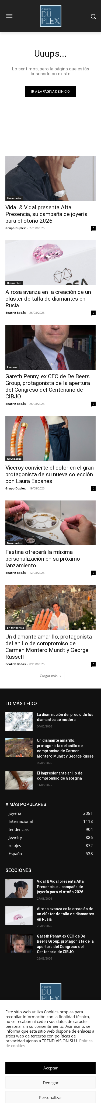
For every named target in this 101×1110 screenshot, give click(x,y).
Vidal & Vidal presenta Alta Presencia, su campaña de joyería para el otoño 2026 (46, 214)
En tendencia (15, 627)
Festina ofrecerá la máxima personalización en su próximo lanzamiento (42, 559)
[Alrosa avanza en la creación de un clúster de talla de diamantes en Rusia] (50, 262)
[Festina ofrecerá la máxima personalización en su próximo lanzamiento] (50, 523)
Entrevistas (68, 872)
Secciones (87, 888)
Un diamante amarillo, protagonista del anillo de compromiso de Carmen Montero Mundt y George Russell (48, 646)
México (34, 884)
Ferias (67, 876)
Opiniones (21, 888)
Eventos (12, 367)
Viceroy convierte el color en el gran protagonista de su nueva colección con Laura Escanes (49, 474)
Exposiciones (46, 876)
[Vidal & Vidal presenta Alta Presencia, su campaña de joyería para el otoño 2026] (50, 178)
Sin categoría (64, 893)
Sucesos (89, 893)
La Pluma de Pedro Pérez (58, 880)
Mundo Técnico (59, 884)
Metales (89, 880)
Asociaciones (41, 868)
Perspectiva (44, 888)
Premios (66, 888)
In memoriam (22, 880)
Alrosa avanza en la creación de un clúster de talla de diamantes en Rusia (48, 299)
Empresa (89, 868)
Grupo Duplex (15, 228)
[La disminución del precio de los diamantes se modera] (19, 721)
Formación (87, 876)
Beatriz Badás (15, 313)
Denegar (50, 1082)
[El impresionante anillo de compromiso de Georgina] (19, 780)
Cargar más (49, 675)
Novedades (14, 198)
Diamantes (14, 283)
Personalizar (50, 1097)
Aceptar (50, 1068)
